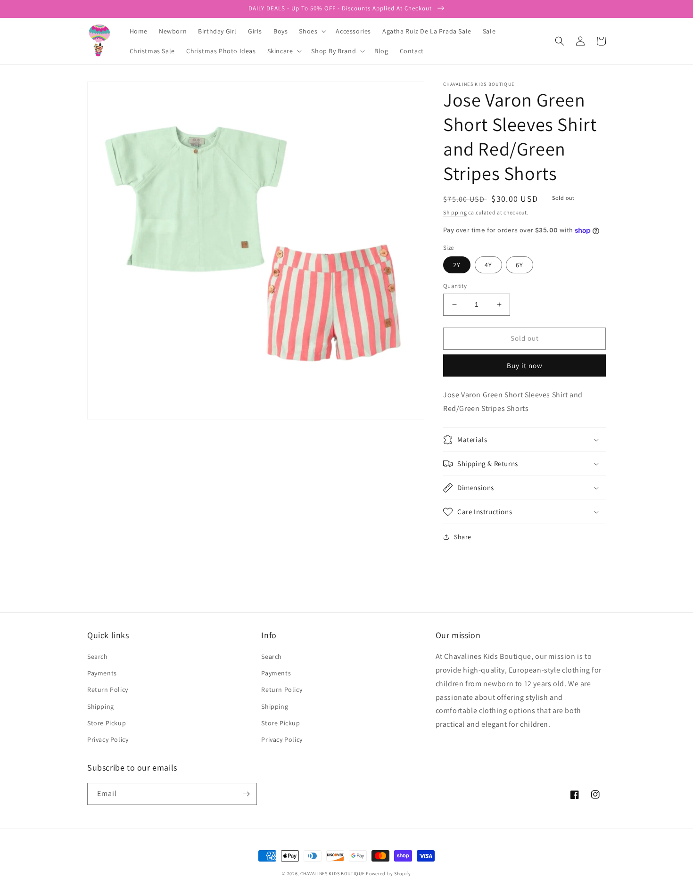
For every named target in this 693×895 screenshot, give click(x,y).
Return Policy (107, 689)
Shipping (455, 212)
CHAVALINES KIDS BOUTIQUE (332, 873)
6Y (519, 265)
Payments (102, 673)
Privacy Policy (107, 739)
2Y (457, 265)
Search (97, 656)
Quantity (455, 286)
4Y (488, 265)
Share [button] (462, 537)
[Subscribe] (246, 794)
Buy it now (525, 365)
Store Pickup (106, 723)
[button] (311, 31)
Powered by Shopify (388, 873)
